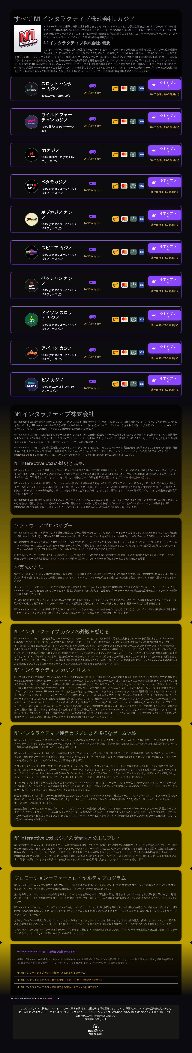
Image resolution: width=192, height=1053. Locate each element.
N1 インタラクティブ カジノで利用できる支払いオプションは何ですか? (60, 987)
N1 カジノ (50, 150)
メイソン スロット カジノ (56, 315)
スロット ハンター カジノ (56, 86)
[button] (96, 951)
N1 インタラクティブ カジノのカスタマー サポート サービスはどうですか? (61, 980)
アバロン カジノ (56, 348)
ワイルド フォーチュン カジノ (56, 117)
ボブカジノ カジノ (56, 214)
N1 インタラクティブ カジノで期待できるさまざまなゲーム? (54, 972)
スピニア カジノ (56, 247)
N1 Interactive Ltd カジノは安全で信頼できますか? (49, 951)
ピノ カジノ (52, 379)
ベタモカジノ (54, 181)
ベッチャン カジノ (56, 280)
